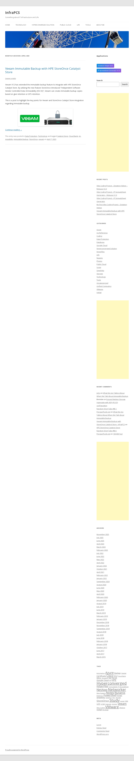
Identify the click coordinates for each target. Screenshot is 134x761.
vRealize (122, 708)
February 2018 (102, 641)
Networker (117, 689)
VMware (100, 289)
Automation (101, 673)
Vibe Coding (101, 708)
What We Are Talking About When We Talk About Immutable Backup (110, 415)
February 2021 (102, 575)
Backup (117, 673)
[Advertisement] (113, 132)
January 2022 (102, 566)
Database (100, 242)
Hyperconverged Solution (43, 25)
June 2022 (100, 556)
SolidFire (109, 698)
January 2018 (102, 644)
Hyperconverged (112, 683)
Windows (105, 710)
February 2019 (102, 616)
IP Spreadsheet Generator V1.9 (109, 70)
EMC (110, 678)
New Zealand (101, 693)
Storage (100, 274)
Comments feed (103, 731)
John (98, 393)
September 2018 (103, 628)
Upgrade (108, 704)
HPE (113, 680)
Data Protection (31, 136)
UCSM (103, 704)
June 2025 (100, 541)
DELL (99, 678)
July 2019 (100, 607)
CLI (115, 675)
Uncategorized (102, 283)
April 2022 (100, 563)
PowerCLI (100, 696)
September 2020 (103, 581)
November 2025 (103, 534)
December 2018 (103, 622)
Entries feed (101, 728)
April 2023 (100, 544)
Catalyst (123, 673)
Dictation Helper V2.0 (105, 66)
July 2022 (100, 553)
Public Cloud (65, 25)
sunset (122, 701)
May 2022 (100, 559)
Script (99, 267)
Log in (99, 725)
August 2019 (101, 603)
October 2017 (102, 647)
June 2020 (100, 588)
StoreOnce (33, 139)
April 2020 (100, 594)
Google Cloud (102, 245)
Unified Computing (104, 286)
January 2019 (102, 619)
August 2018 (101, 632)
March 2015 (101, 657)
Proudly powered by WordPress (17, 750)
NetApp (102, 689)
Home (7, 25)
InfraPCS (12, 12)
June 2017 (100, 650)
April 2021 (100, 572)
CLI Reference (102, 233)
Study (114, 700)
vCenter (114, 704)
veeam (41, 139)
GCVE (114, 678)
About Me (100, 25)
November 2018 (103, 625)
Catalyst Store (62, 136)
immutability (113, 687)
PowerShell (110, 695)
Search (100, 80)
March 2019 (101, 613)
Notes (110, 693)
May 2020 (100, 591)
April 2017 (100, 654)
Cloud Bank (73, 136)
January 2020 (102, 600)
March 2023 (101, 547)
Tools (88, 25)
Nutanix (100, 258)
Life (78, 25)
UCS (98, 704)
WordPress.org (102, 734)
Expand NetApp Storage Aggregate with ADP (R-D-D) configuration (111, 402)
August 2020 (101, 585)
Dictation (105, 678)
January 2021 (102, 578)
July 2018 (100, 635)
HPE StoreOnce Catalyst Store (108, 427)
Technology (21, 25)
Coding (99, 236)
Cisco (110, 675)
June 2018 (100, 638)
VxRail (99, 292)
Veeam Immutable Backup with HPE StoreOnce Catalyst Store (42, 70)
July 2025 (100, 537)
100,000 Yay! (118, 434)
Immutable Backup (21, 139)
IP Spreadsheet (123, 687)
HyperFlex (101, 252)
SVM (126, 701)
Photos (99, 261)
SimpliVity (100, 270)
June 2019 (100, 610)
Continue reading (13, 130)
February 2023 (102, 550)
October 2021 (102, 569)
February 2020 (102, 597)
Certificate (101, 676)
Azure (99, 230)
